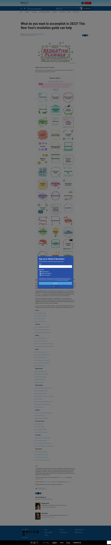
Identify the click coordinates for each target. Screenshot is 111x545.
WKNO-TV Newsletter (45, 275)
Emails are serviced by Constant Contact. (62, 280)
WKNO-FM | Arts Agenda (46, 273)
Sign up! (55, 283)
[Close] (72, 257)
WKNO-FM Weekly (45, 271)
